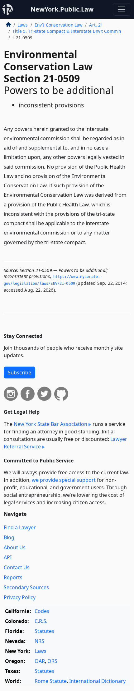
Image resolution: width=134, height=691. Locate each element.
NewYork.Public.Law (62, 9)
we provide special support (64, 479)
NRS (39, 641)
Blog (9, 537)
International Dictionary (97, 681)
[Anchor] (90, 241)
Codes (42, 611)
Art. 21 (96, 25)
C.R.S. (41, 621)
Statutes (44, 631)
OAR (40, 661)
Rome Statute (51, 681)
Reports (13, 577)
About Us (15, 547)
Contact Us (17, 567)
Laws (22, 25)
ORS (52, 661)
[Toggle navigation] (121, 9)
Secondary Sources (26, 587)
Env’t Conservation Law (59, 25)
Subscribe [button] (19, 372)
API (8, 557)
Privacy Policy (20, 597)
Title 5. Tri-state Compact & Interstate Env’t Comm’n (66, 31)
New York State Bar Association (50, 424)
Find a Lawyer (20, 527)
